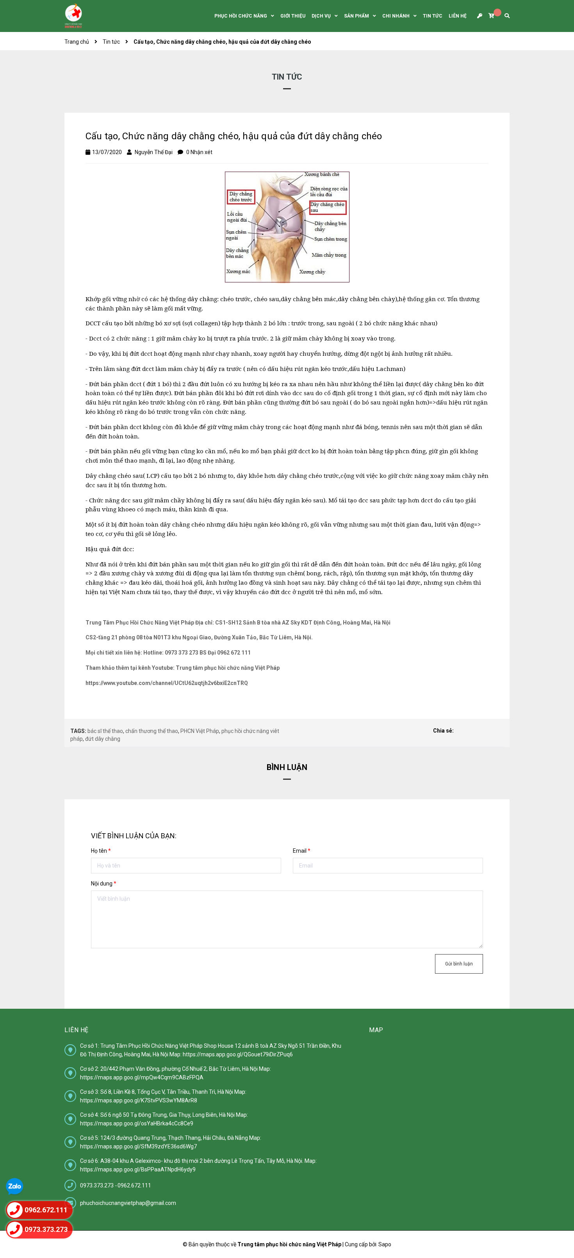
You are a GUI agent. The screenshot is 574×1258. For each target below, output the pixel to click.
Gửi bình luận (459, 964)
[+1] (499, 731)
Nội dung (103, 883)
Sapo (384, 1244)
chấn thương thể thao (151, 731)
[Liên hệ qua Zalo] (14, 1187)
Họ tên (101, 851)
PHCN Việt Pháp (199, 731)
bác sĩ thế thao (105, 731)
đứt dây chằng (102, 739)
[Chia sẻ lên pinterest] (486, 731)
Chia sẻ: (443, 730)
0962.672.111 (134, 1185)
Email (301, 851)
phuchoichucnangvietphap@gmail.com (128, 1203)
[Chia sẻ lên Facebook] (461, 731)
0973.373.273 (97, 1185)
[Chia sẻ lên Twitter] (474, 731)
